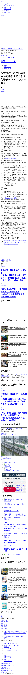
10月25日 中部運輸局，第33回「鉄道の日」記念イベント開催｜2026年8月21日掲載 (17, 587)
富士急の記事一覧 (6, 260)
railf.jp (2, 1)
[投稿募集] (14, 21)
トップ (5, 4)
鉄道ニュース (7, 7)
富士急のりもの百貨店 (11, 158)
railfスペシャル (8, 661)
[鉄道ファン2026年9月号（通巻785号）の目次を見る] (12, 49)
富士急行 (3, 91)
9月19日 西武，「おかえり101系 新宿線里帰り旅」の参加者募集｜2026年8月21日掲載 (17, 570)
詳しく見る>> (4, 459)
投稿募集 (6, 10)
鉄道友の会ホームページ (7, 670)
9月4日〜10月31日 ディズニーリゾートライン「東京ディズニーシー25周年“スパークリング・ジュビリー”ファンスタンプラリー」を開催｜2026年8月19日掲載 (17, 606)
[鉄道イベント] (14, 20)
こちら (16, 380)
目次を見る (4, 433)
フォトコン (7, 12)
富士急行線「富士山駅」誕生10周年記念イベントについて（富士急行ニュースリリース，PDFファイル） (15, 242)
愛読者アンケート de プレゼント (13, 645)
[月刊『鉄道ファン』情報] (14, 16)
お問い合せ (4, 672)
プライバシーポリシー (7, 667)
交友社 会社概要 (5, 668)
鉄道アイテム (7, 659)
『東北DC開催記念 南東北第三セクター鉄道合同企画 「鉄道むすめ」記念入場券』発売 (15, 633)
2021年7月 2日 (8, 68)
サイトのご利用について (7, 665)
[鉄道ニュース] (14, 18)
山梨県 (2, 89)
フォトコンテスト (9, 648)
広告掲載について (6, 664)
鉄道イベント (7, 9)
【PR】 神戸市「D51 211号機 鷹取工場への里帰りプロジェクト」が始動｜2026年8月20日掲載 (17, 354)
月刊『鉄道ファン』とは (10, 650)
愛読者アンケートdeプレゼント (9, 434)
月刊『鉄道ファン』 (9, 5)
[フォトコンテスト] (14, 23)
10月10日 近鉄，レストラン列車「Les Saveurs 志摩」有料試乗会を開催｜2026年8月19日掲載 (17, 596)
